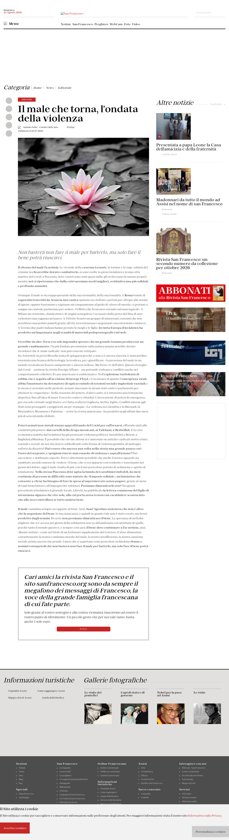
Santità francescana (109, 775)
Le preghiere (65, 775)
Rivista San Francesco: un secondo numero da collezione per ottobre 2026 (187, 263)
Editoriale (64, 87)
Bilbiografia (65, 787)
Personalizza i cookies (210, 831)
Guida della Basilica (53, 697)
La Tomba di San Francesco (72, 798)
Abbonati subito (189, 801)
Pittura (144, 775)
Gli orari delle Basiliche (110, 800)
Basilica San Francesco (152, 783)
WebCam (116, 24)
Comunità (145, 794)
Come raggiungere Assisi (51, 691)
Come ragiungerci (108, 792)
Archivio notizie (189, 797)
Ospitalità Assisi (17, 691)
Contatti (145, 797)
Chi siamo (186, 794)
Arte (143, 768)
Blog (21, 779)
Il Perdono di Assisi (68, 802)
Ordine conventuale (109, 768)
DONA (83, 629)
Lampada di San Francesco (72, 795)
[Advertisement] (114, 56)
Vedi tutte (217, 104)
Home (37, 87)
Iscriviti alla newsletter (192, 775)
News (49, 87)
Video (136, 24)
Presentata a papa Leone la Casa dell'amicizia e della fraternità (188, 147)
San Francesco (82, 24)
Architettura (147, 771)
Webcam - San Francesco (193, 768)
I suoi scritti (65, 771)
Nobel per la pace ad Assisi (169, 694)
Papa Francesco (26, 794)
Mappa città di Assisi (19, 697)
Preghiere (101, 24)
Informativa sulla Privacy (205, 815)
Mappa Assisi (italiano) (110, 804)
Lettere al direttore (190, 771)
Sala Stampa (187, 779)
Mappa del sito (188, 783)
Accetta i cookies (15, 828)
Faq (20, 783)
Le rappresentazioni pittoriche (74, 779)
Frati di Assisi (147, 779)
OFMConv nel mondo (110, 771)
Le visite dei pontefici (92, 694)
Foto (127, 24)
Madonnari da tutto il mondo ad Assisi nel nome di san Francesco (189, 201)
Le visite (200, 692)
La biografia (65, 768)
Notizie (66, 24)
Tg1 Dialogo (24, 797)
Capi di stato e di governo (133, 694)
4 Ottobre (64, 791)
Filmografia (65, 783)
